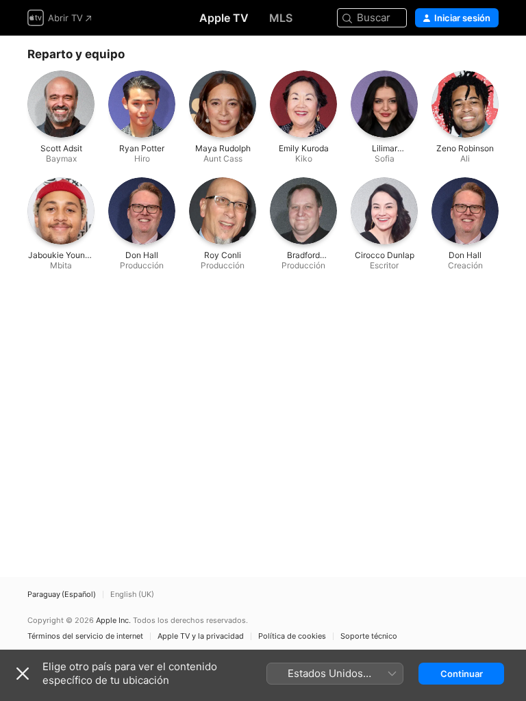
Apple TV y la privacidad (201, 636)
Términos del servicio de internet (85, 636)
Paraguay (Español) (61, 594)
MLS (280, 18)
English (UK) (132, 594)
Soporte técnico (368, 636)
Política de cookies (292, 636)
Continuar (461, 673)
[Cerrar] (22, 673)
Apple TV (224, 18)
